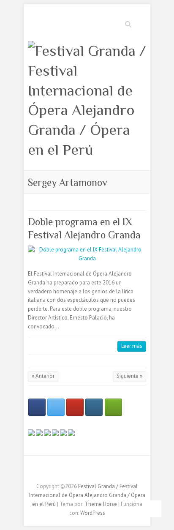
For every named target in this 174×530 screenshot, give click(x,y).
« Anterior (43, 376)
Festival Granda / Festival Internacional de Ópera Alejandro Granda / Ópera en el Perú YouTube (99, 471)
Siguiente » (129, 376)
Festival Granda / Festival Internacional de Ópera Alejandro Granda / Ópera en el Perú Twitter (87, 471)
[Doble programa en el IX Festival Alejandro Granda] (87, 254)
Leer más (131, 346)
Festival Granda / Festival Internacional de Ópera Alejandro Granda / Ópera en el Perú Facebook (74, 471)
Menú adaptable (141, 23)
